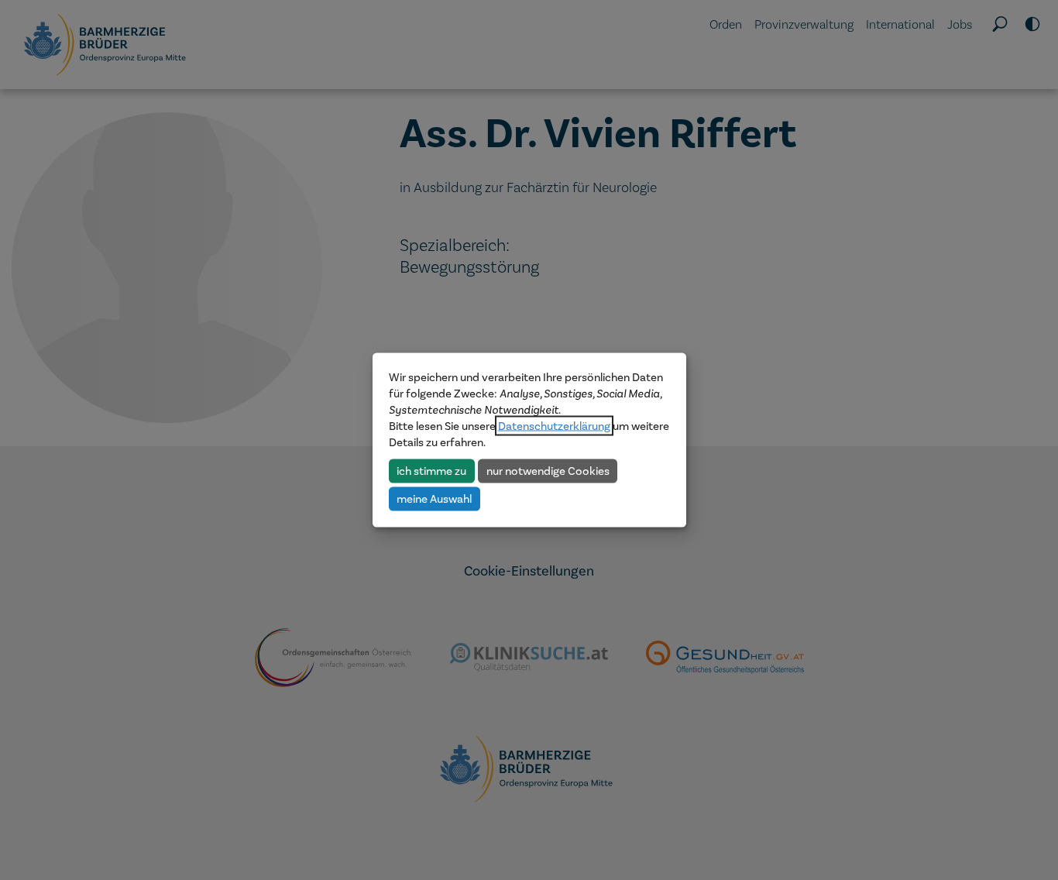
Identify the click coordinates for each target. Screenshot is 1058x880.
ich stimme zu (431, 470)
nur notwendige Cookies (548, 470)
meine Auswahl (434, 498)
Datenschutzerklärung (554, 426)
